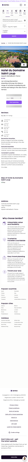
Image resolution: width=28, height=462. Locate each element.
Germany (3, 297)
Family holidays (18, 324)
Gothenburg (17, 314)
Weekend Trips (4, 326)
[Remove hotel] (25, 20)
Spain (2, 291)
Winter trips (17, 320)
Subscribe (14, 457)
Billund (15, 305)
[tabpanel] (14, 28)
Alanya (3, 305)
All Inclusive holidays (6, 322)
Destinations (14, 420)
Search (14, 36)
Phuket (16, 312)
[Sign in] (21, 5)
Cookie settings (15, 432)
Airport (8, 98)
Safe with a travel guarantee (14, 414)
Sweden (16, 297)
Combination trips (18, 322)
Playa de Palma (17, 307)
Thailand (3, 299)
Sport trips (3, 324)
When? (4, 25)
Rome (2, 312)
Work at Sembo (14, 411)
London (16, 310)
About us (14, 417)
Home (3, 43)
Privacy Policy (14, 405)
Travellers (5, 30)
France (3, 295)
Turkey (2, 293)
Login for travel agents (14, 427)
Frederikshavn (4, 314)
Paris (2, 307)
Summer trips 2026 (5, 320)
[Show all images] (24, 64)
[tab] (3, 13)
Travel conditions (14, 408)
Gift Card (14, 424)
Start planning (14, 102)
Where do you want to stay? (10, 19)
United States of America (20, 299)
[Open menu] (25, 5)
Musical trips (17, 326)
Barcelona (3, 310)
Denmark (16, 291)
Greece (16, 295)
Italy (15, 293)
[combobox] (13, 21)
